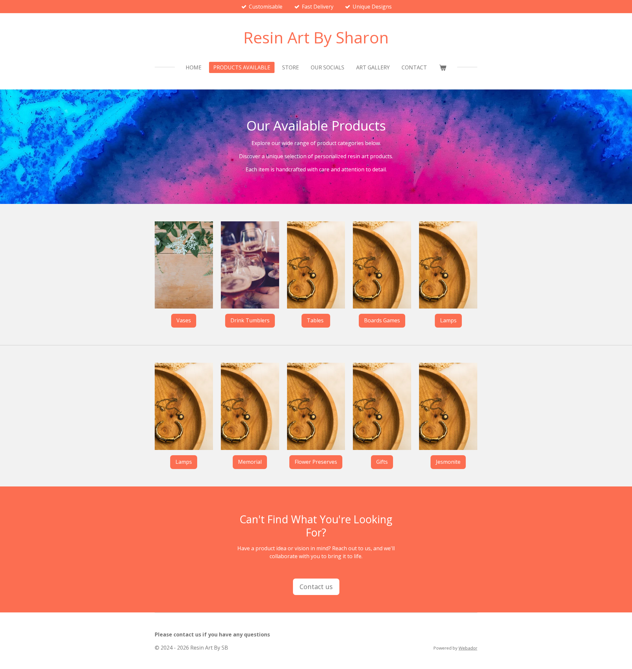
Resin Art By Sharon (316, 37)
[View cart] (442, 67)
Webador (468, 648)
